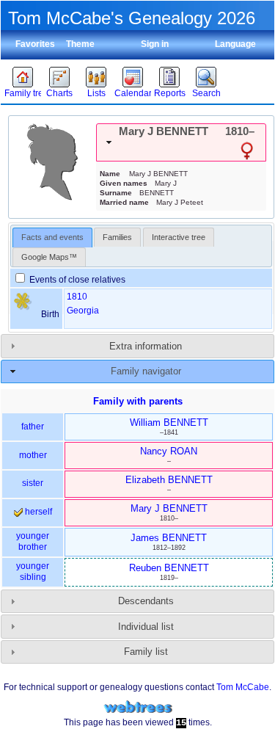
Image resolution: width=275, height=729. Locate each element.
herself (37, 512)
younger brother (32, 542)
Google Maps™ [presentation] (49, 257)
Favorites (35, 44)
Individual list (146, 626)
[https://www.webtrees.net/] (138, 707)
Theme (80, 44)
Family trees (22, 93)
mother (33, 455)
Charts (59, 93)
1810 (77, 296)
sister (32, 483)
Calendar (132, 93)
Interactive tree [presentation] (178, 237)
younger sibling (32, 572)
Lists (96, 93)
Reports (170, 93)
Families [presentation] (117, 237)
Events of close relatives (76, 280)
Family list (146, 651)
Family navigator (146, 371)
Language (235, 44)
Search (206, 93)
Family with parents (138, 401)
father (32, 426)
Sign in (155, 44)
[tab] (181, 142)
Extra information (145, 346)
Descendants (146, 600)
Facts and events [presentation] (52, 237)
